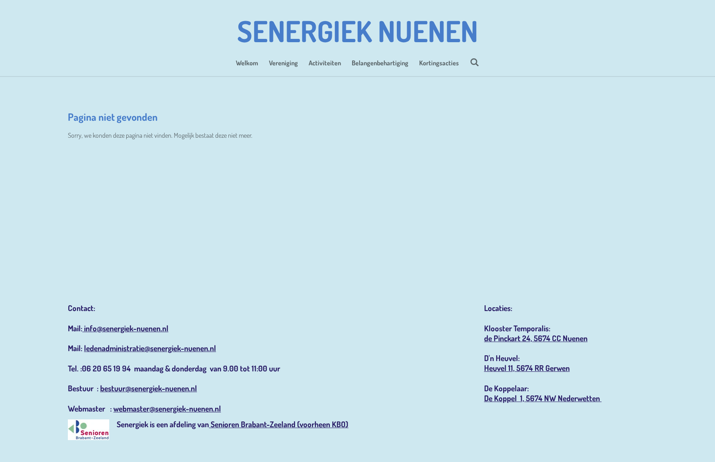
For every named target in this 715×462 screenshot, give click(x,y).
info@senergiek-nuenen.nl (125, 328)
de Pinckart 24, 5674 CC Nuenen (536, 338)
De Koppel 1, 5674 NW (521, 398)
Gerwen (557, 368)
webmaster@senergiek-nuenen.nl (167, 408)
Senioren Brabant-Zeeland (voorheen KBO (278, 424)
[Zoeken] (474, 62)
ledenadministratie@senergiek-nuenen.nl (150, 348)
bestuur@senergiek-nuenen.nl (148, 388)
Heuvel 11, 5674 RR (514, 368)
